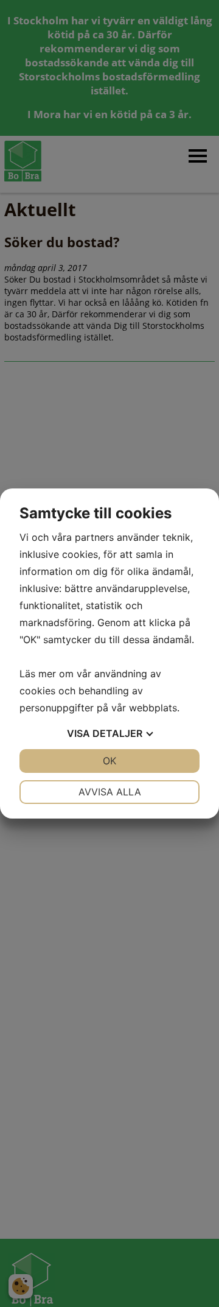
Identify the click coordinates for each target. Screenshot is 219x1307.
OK (109, 761)
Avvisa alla (109, 792)
